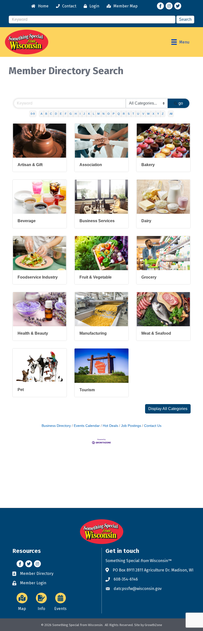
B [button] (46, 113)
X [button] (153, 113)
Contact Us (152, 426)
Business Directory (56, 426)
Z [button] (163, 113)
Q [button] (119, 113)
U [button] (138, 113)
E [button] (61, 113)
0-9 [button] (33, 113)
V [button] (143, 113)
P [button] (113, 113)
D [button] (56, 113)
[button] (168, 408)
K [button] (89, 113)
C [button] (51, 113)
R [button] (124, 113)
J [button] (84, 113)
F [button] (66, 113)
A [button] (41, 113)
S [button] (128, 113)
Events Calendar (87, 426)
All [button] (171, 113)
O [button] (108, 113)
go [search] (180, 103)
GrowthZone (153, 625)
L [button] (93, 113)
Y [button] (158, 113)
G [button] (71, 113)
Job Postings (131, 426)
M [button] (98, 113)
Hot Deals (110, 426)
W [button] (148, 113)
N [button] (103, 113)
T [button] (133, 113)
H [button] (76, 113)
